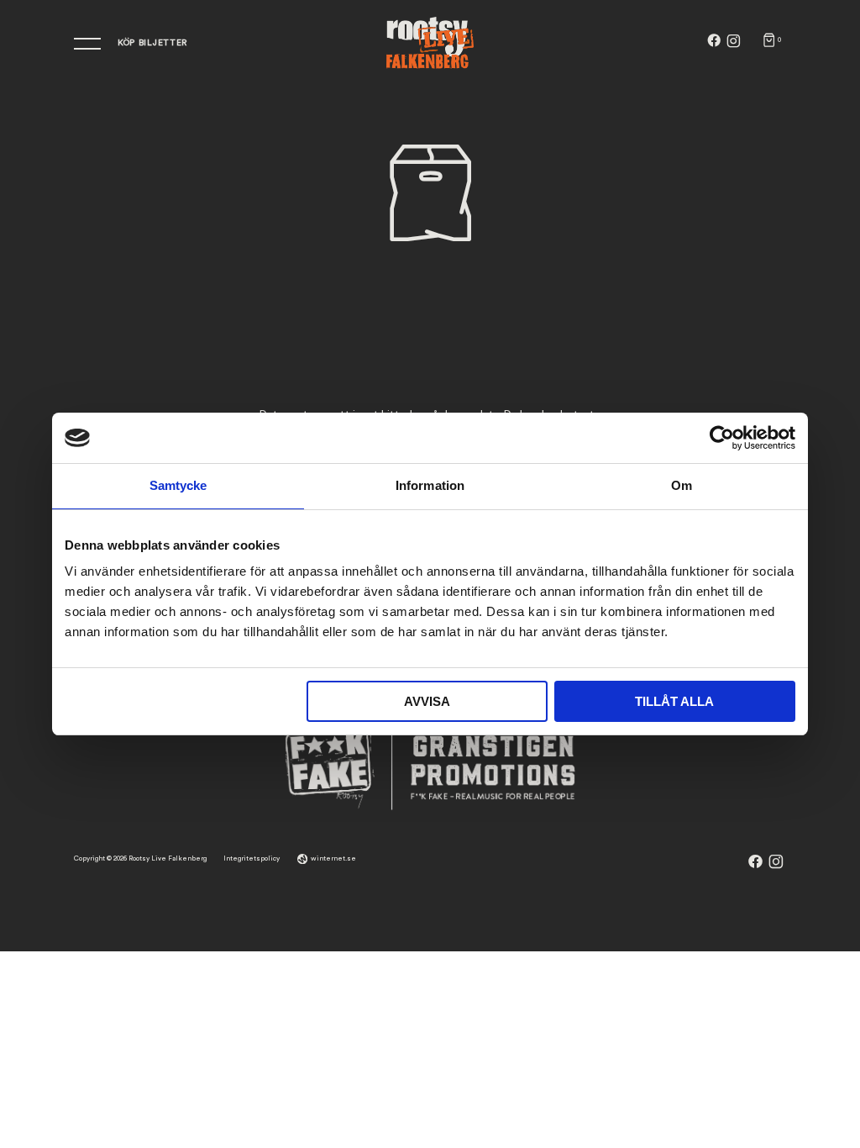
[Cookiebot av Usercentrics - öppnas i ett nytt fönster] (721, 437)
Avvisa (427, 701)
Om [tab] (681, 485)
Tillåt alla (674, 701)
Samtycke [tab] (178, 485)
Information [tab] (430, 485)
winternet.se (333, 858)
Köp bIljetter (152, 43)
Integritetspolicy (251, 858)
